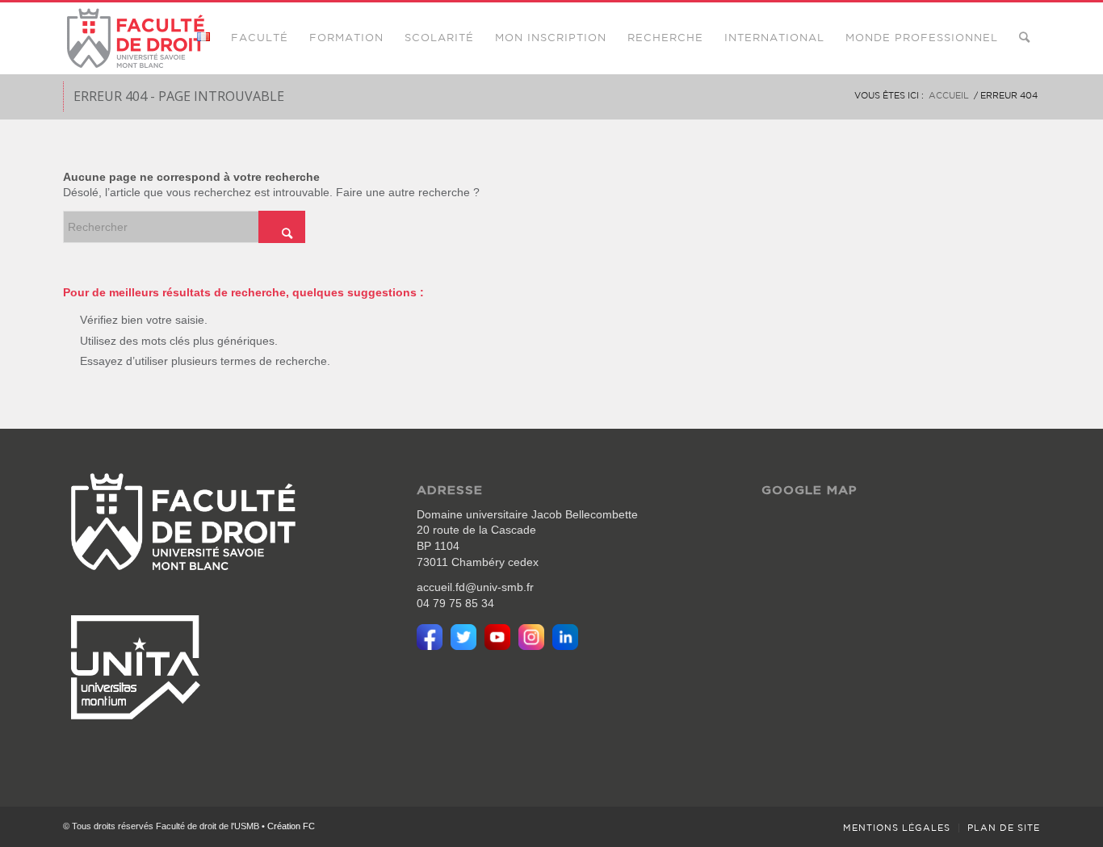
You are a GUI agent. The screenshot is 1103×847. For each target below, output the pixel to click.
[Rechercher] (1024, 37)
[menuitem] (203, 37)
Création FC (291, 826)
